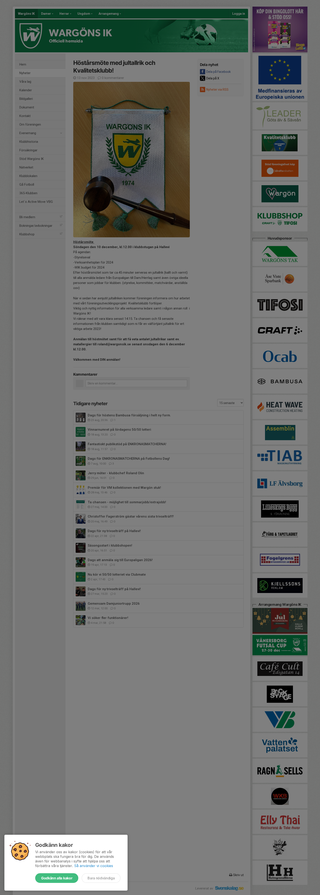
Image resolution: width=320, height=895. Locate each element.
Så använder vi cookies (93, 866)
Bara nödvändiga (101, 878)
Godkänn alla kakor (56, 878)
